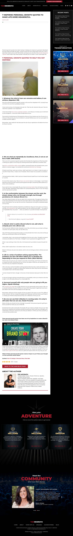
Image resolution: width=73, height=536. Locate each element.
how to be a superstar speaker (19, 111)
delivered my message (35, 167)
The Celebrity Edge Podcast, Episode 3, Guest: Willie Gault (62, 39)
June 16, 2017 (29, 219)
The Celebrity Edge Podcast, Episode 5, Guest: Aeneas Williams (62, 29)
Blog (62, 5)
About (29, 5)
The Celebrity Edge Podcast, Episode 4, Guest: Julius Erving (63, 34)
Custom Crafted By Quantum (36, 532)
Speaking (45, 5)
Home (23, 5)
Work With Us (36, 5)
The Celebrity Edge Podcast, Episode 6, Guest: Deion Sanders (62, 23)
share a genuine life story (11, 350)
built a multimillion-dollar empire (12, 165)
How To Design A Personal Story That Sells (18, 358)
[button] (11, 497)
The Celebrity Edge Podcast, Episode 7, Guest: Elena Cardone (62, 17)
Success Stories (54, 5)
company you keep (9, 286)
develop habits (31, 187)
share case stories (24, 181)
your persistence (11, 208)
